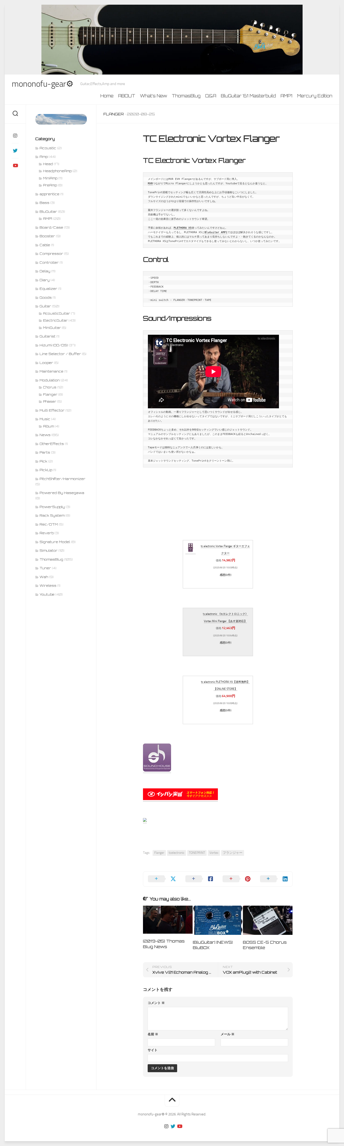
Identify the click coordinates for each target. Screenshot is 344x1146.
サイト (152, 1050)
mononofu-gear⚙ (42, 84)
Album (48, 426)
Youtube (47, 594)
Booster (47, 236)
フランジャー (232, 853)
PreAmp (50, 185)
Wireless (48, 585)
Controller (49, 262)
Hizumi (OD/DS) (54, 345)
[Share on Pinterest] (236, 879)
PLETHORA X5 (183, 227)
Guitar (45, 306)
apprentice (49, 194)
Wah (44, 577)
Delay (45, 271)
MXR (150, 183)
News (45, 435)
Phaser (49, 401)
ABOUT (126, 95)
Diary (45, 280)
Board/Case (51, 227)
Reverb (47, 533)
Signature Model (55, 542)
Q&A (210, 95)
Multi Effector (52, 410)
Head (48, 164)
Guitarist (47, 336)
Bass (44, 203)
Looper (46, 363)
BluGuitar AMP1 (216, 232)
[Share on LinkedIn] (274, 879)
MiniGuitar (52, 328)
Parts (45, 452)
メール (227, 1034)
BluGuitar (48, 212)
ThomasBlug (186, 95)
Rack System (52, 515)
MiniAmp (50, 178)
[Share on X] (162, 879)
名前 (153, 1034)
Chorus (49, 387)
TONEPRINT (197, 853)
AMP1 (287, 95)
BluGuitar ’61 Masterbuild (248, 95)
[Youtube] (15, 165)
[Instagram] (15, 135)
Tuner (45, 568)
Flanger (113, 114)
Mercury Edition (314, 95)
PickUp (46, 470)
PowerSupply (52, 507)
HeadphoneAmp (57, 171)
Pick (43, 461)
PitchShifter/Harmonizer (62, 479)
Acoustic (48, 148)
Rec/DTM (49, 524)
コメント (156, 1003)
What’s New (153, 95)
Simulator (49, 550)
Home (106, 95)
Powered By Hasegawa (62, 493)
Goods (46, 297)
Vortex (213, 853)
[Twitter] (15, 150)
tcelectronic (176, 853)
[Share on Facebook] (199, 879)
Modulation (50, 380)
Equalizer (48, 289)
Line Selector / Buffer (60, 354)
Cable (45, 245)
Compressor (51, 254)
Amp (44, 157)
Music (45, 419)
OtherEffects (52, 444)
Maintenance (51, 371)
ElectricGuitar (55, 320)
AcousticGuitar (56, 313)
